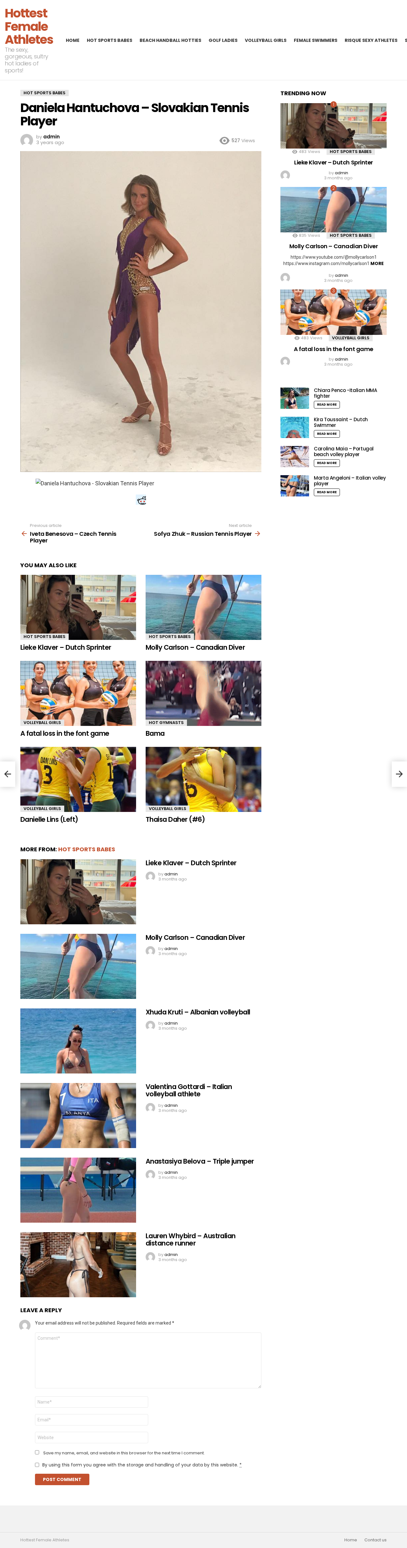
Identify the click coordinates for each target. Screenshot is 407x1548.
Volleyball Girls (265, 40)
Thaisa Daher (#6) (175, 819)
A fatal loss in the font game (64, 733)
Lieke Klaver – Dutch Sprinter (65, 647)
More (377, 263)
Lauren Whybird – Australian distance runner (191, 1239)
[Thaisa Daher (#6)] (203, 779)
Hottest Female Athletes (29, 26)
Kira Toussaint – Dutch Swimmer (341, 422)
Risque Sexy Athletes (371, 40)
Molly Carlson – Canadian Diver (195, 647)
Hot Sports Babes (109, 40)
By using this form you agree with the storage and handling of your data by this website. (142, 1464)
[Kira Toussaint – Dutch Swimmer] (294, 427)
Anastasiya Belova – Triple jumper (200, 1161)
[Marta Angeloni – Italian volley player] (294, 485)
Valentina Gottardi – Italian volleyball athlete (189, 1090)
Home (72, 40)
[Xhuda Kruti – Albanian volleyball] (78, 1040)
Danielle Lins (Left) (49, 819)
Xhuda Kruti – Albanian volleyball (198, 1012)
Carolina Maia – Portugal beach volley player (344, 451)
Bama (155, 733)
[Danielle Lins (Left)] (78, 779)
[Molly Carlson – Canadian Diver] (203, 607)
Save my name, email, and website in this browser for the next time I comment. (124, 1453)
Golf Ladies (223, 40)
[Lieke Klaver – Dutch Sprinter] (78, 607)
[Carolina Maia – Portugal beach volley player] (294, 456)
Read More (327, 404)
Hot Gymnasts (166, 723)
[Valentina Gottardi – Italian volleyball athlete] (78, 1115)
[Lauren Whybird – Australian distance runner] (78, 1264)
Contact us (375, 1540)
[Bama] (203, 693)
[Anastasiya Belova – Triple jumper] (78, 1190)
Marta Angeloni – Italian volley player (350, 481)
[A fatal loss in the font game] (78, 693)
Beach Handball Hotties (170, 40)
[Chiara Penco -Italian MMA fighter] (294, 398)
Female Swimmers (315, 40)
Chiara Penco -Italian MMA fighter (345, 393)
